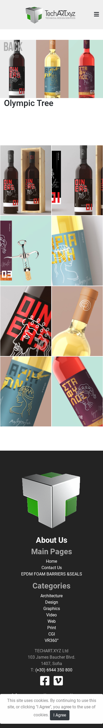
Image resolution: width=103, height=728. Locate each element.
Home (51, 561)
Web (52, 621)
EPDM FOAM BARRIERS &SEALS (51, 574)
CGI (51, 634)
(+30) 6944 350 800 (53, 669)
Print (51, 627)
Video (51, 614)
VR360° (52, 640)
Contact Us (51, 567)
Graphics (51, 608)
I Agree (59, 715)
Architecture (51, 595)
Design (51, 602)
